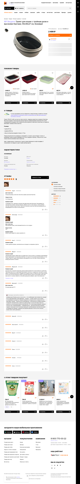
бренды (64, 12)
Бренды (22, 444)
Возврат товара (24, 456)
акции (15, 12)
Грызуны (32, 12)
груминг (62, 2)
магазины (55, 2)
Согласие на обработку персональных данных (35, 476)
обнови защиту (8, 12)
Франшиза (38, 449)
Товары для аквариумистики (11, 452)
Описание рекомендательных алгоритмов (61, 476)
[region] (38, 12)
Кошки (21, 12)
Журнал (22, 459)
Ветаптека (50, 12)
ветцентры (69, 2)
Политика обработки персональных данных (36, 473)
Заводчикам (23, 449)
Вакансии (38, 447)
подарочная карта (46, 2)
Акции (21, 442)
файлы (18, 477)
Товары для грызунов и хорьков (11, 454)
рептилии (57, 12)
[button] (60, 40)
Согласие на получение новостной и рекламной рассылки (59, 474)
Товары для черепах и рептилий (11, 456)
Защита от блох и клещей (10, 449)
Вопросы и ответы (24, 461)
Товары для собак (8, 447)
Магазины (38, 442)
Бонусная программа (25, 447)
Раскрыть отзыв (9, 278)
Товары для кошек (8, 444)
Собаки (26, 12)
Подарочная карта (8, 442)
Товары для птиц (8, 459)
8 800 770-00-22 (58, 439)
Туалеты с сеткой (31, 162)
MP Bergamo (9, 21)
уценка (69, 12)
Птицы (43, 12)
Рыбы (38, 12)
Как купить (22, 452)
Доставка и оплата (24, 454)
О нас (37, 444)
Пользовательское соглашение (33, 478)
